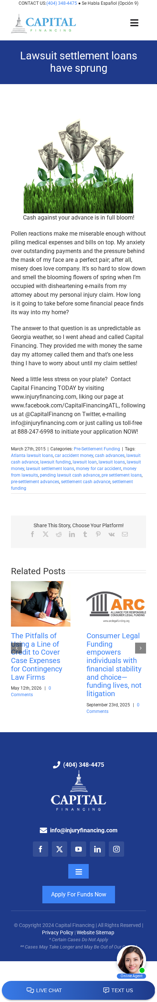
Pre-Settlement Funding (97, 448)
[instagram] (116, 849)
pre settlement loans (122, 475)
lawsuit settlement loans (50, 468)
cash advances (110, 455)
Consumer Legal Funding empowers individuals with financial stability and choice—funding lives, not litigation (114, 664)
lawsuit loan (85, 462)
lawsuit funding (55, 462)
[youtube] (78, 849)
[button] (16, 648)
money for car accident (98, 468)
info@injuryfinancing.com (84, 830)
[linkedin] (97, 849)
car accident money (74, 455)
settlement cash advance (85, 481)
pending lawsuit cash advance (70, 475)
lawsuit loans (112, 462)
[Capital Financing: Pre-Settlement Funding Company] (43, 16)
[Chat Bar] (78, 990)
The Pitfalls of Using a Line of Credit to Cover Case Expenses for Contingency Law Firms (36, 656)
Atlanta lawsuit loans (32, 455)
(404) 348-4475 (62, 3)
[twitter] (59, 849)
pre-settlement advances (35, 481)
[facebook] (40, 849)
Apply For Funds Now (78, 894)
